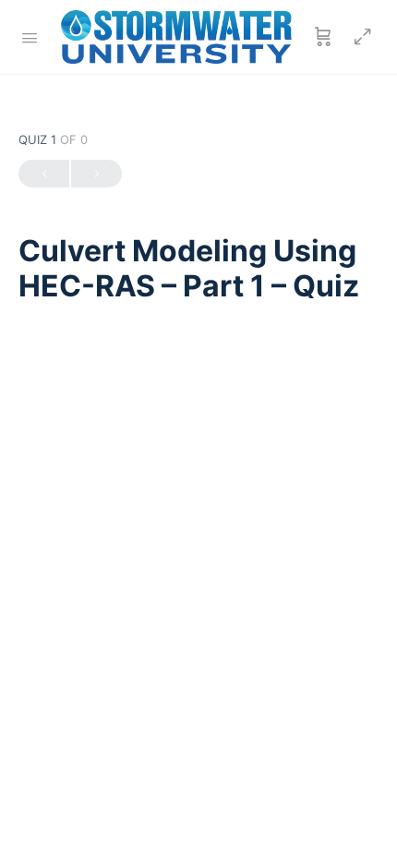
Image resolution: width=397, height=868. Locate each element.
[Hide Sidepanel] (358, 37)
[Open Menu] (29, 36)
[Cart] (323, 37)
